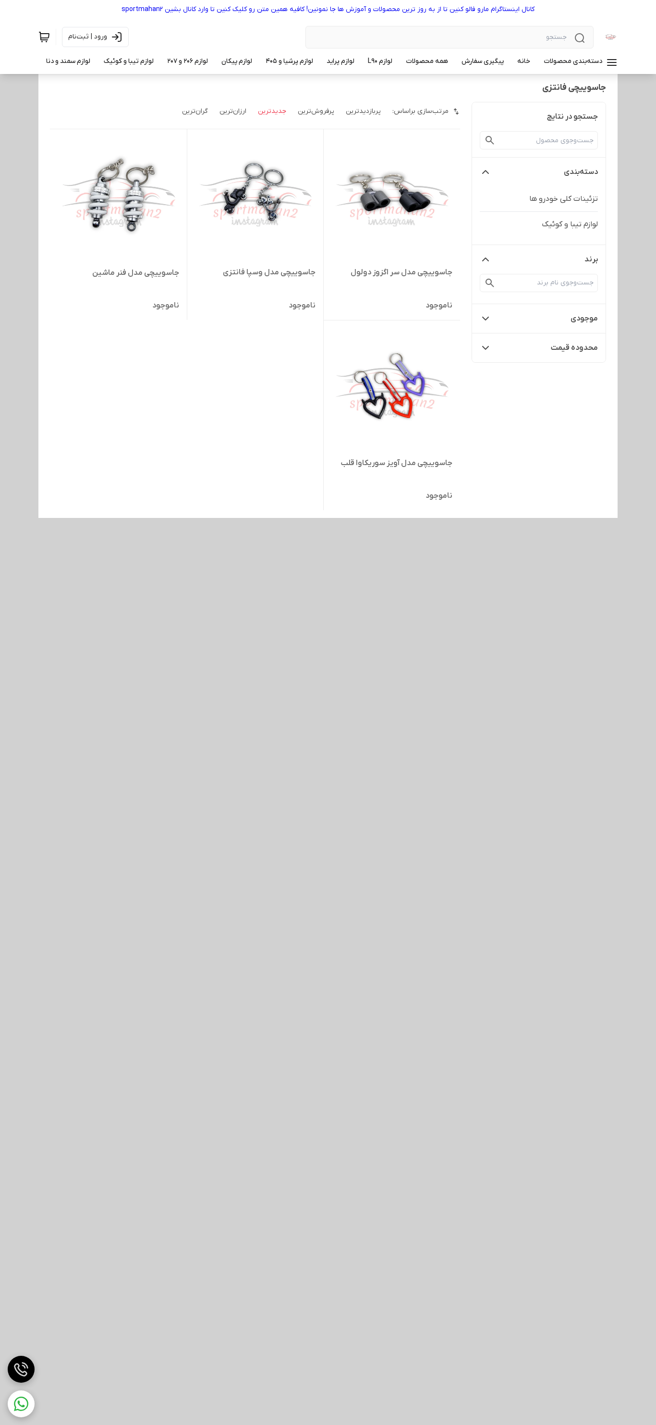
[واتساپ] (21, 1403)
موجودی (584, 318)
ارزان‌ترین (232, 111)
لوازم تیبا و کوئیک (570, 224)
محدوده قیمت (574, 348)
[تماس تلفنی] (21, 1369)
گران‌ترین (195, 111)
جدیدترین (272, 111)
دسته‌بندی (581, 172)
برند (591, 259)
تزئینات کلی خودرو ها (563, 199)
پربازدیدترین (363, 111)
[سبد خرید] (44, 37)
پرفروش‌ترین (316, 111)
